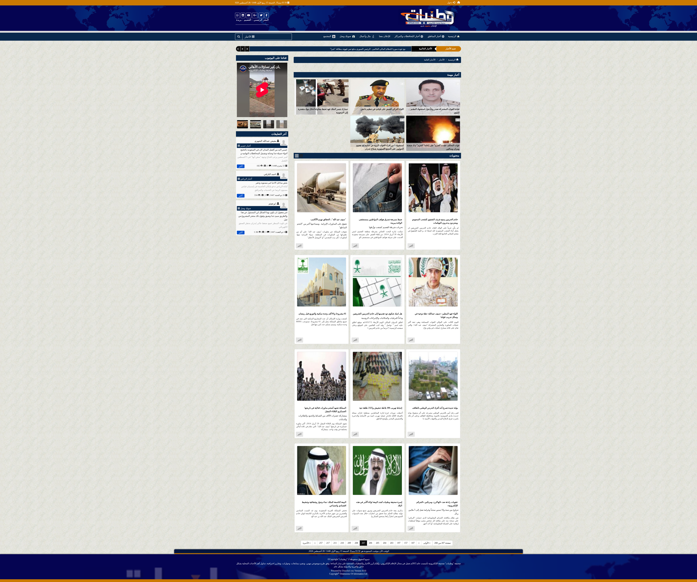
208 (356, 543)
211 (335, 543)
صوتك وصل (346, 36)
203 (391, 543)
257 (321, 543)
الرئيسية (452, 36)
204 (384, 543)
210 (342, 543)
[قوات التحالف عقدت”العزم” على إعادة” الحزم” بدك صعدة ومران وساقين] (433, 133)
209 (349, 543)
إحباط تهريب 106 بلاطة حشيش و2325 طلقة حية (380, 408)
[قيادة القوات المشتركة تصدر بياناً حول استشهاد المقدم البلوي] (433, 96)
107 (413, 543)
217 (328, 543)
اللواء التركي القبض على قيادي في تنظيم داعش (382, 109)
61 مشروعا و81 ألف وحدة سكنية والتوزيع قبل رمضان (322, 313)
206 (370, 543)
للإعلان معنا (384, 36)
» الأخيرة (307, 543)
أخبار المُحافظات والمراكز (407, 36)
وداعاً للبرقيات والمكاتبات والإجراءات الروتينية (382, 318)
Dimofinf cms (348, 570)
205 (377, 543)
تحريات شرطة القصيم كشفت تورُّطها (386, 227)
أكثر (411, 246)
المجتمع (327, 36)
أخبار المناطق (435, 36)
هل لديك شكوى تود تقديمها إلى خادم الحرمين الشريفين (377, 313)
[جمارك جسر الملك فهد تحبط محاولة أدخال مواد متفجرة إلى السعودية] (321, 96)
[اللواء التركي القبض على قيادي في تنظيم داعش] (377, 96)
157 (405, 543)
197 (398, 543)
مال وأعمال (365, 36)
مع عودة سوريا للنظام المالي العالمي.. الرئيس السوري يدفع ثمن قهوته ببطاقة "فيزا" (367, 49)
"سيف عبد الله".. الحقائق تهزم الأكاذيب (328, 219)
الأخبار (442, 59)
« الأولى (426, 543)
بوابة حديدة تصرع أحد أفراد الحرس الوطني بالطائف (435, 408)
